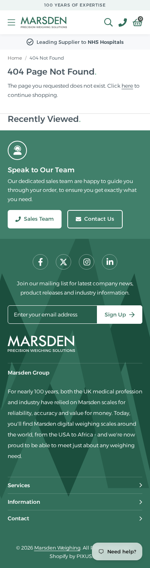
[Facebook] (40, 262)
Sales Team (39, 218)
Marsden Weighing (44, 22)
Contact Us (99, 218)
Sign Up (115, 314)
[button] (134, 22)
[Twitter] (63, 262)
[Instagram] (86, 262)
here (127, 85)
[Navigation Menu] (11, 22)
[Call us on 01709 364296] (120, 22)
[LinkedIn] (109, 262)
